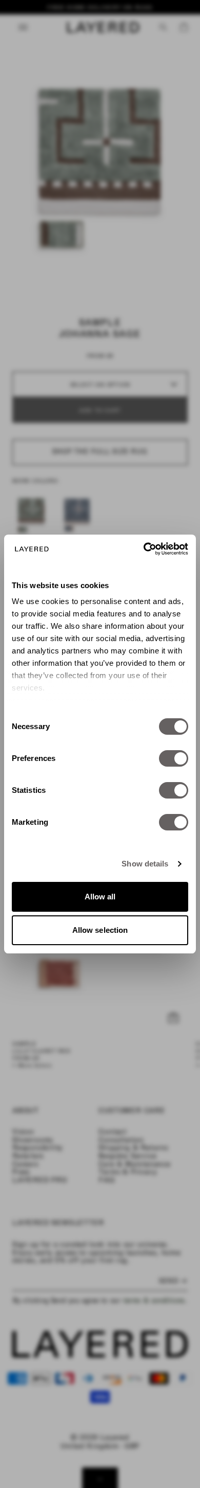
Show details (145, 863)
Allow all (100, 896)
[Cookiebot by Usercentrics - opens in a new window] (143, 549)
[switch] (173, 758)
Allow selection (100, 930)
